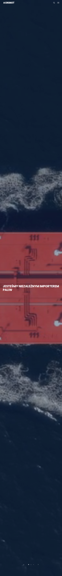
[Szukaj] (54, 3)
